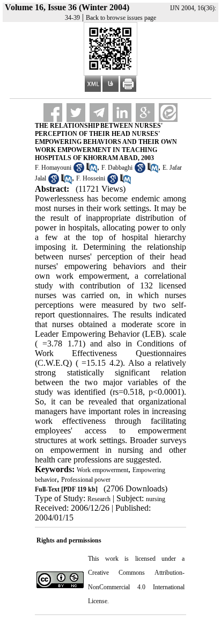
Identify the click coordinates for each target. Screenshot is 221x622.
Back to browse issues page (121, 17)
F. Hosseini (90, 178)
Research (98, 499)
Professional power (85, 479)
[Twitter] (76, 112)
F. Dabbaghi (116, 167)
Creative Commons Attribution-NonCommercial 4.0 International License (136, 587)
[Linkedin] (122, 112)
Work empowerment (102, 470)
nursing (155, 499)
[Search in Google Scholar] (78, 171)
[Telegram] (99, 112)
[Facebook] (52, 112)
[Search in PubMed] (91, 171)
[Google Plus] (145, 112)
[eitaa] (168, 112)
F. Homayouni (53, 167)
